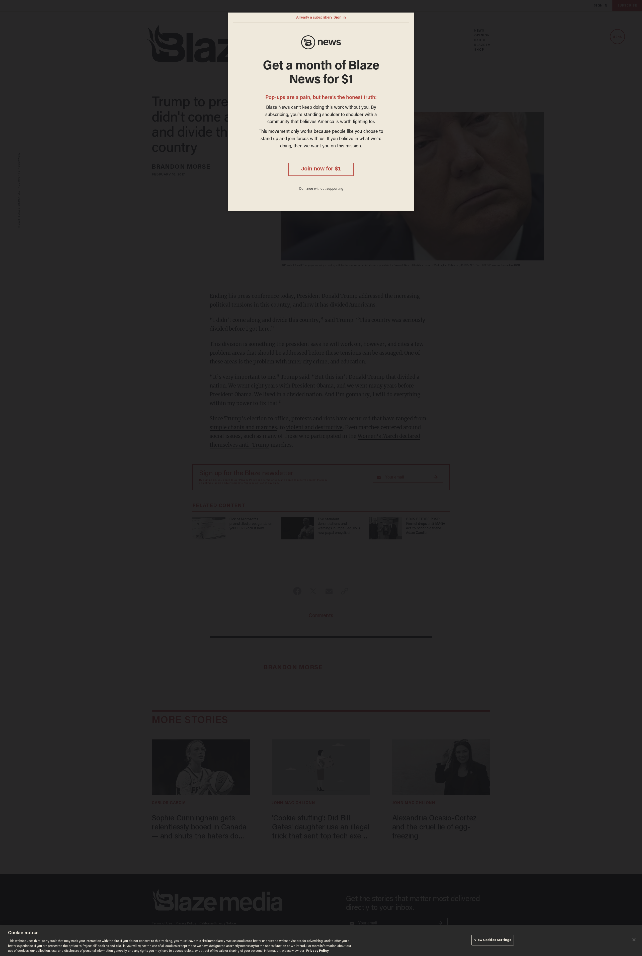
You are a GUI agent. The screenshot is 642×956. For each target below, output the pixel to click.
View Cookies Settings (492, 940)
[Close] (633, 939)
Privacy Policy (317, 950)
